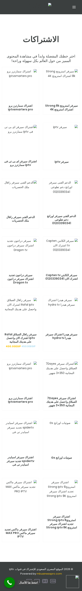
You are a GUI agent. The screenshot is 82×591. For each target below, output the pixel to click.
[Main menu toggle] (74, 7)
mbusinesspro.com (49, 574)
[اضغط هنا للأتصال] (9, 582)
